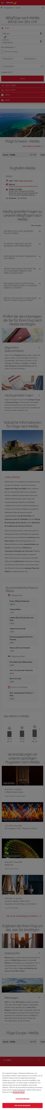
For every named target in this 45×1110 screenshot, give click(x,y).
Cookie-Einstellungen (22, 1099)
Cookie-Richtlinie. (18, 1092)
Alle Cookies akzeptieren (22, 1105)
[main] (22, 1088)
